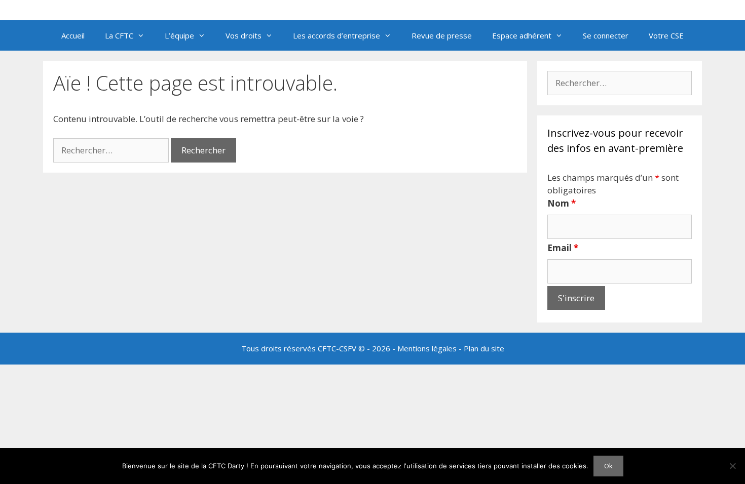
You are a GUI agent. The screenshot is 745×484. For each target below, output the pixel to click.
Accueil (73, 35)
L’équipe (179, 35)
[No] (732, 466)
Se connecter (605, 35)
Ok (608, 465)
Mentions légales (427, 348)
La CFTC (119, 35)
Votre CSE (666, 35)
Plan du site (484, 348)
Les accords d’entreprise (336, 35)
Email (562, 248)
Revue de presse (442, 35)
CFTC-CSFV (337, 348)
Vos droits (244, 35)
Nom (561, 203)
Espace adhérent (521, 35)
